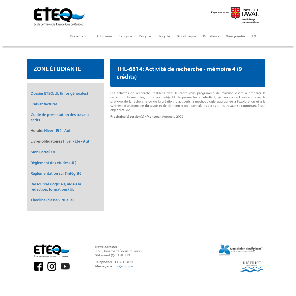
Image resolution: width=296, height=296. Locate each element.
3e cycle (164, 36)
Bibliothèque (186, 36)
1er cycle (125, 36)
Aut (67, 130)
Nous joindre (235, 36)
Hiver (48, 130)
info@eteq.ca (123, 266)
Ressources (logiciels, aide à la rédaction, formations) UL (56, 186)
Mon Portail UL (43, 151)
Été (58, 130)
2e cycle (145, 36)
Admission (104, 36)
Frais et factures (44, 103)
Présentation (80, 36)
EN (254, 36)
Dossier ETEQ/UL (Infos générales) (59, 93)
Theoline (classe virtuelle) (52, 199)
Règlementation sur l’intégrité (56, 173)
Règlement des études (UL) (53, 162)
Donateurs (211, 36)
